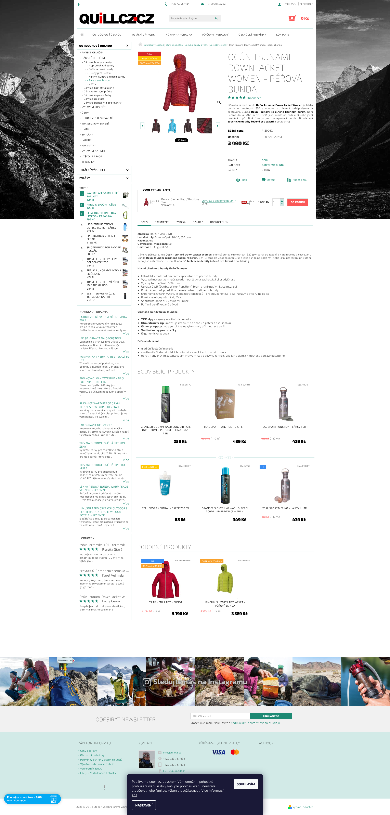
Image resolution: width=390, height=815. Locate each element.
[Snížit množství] (282, 204)
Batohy (87, 140)
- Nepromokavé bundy (100, 65)
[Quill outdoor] (116, 18)
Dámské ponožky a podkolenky (103, 102)
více (126, 333)
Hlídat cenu (300, 179)
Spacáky (87, 134)
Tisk (244, 179)
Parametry (162, 222)
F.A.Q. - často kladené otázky (98, 773)
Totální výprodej (143, 34)
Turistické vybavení (95, 123)
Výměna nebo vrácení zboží (97, 764)
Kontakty (282, 34)
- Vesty (91, 84)
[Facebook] (79, 4)
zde (134, 795)
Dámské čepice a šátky (98, 95)
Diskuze (198, 222)
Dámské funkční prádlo (98, 91)
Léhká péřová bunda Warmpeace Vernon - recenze (103, 488)
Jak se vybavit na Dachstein (100, 338)
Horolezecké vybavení (97, 118)
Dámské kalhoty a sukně (99, 87)
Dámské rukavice (94, 98)
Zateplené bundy (273, 164)
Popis (144, 222)
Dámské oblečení (93, 58)
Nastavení (144, 805)
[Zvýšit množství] (282, 200)
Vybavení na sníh (93, 151)
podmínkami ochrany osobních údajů (255, 722)
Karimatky (89, 145)
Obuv (85, 112)
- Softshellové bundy (100, 69)
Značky (84, 178)
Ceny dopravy (88, 750)
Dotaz (271, 179)
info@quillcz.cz (172, 752)
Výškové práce (92, 156)
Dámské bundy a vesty (98, 62)
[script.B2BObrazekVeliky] (146, 201)
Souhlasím (246, 784)
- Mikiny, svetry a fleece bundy (106, 76)
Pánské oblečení (93, 52)
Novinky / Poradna (179, 34)
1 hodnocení (254, 98)
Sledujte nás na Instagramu (200, 681)
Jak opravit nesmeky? (95, 425)
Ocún (265, 160)
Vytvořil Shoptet (302, 807)
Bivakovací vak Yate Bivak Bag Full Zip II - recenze (101, 380)
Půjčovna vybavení (215, 34)
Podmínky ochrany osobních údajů (101, 759)
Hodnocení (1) (219, 222)
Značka (181, 222)
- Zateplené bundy (98, 80)
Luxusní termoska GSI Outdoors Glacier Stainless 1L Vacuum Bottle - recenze (103, 512)
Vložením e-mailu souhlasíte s (235, 722)
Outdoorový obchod (106, 34)
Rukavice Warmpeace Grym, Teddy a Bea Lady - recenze (99, 405)
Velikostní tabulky (91, 768)
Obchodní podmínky (252, 34)
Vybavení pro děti (94, 107)
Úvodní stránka (82, 34)
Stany (86, 129)
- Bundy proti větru (98, 73)
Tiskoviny (88, 161)
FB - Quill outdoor (174, 770)
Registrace (306, 4)
